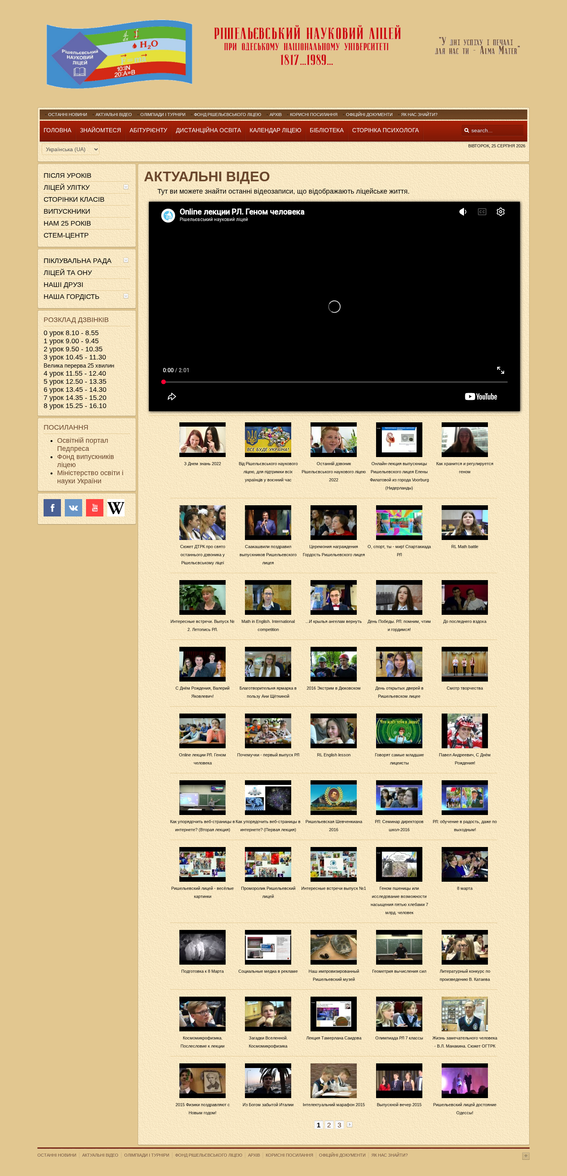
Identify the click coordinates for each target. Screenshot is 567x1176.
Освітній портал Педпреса (82, 444)
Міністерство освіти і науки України (90, 477)
